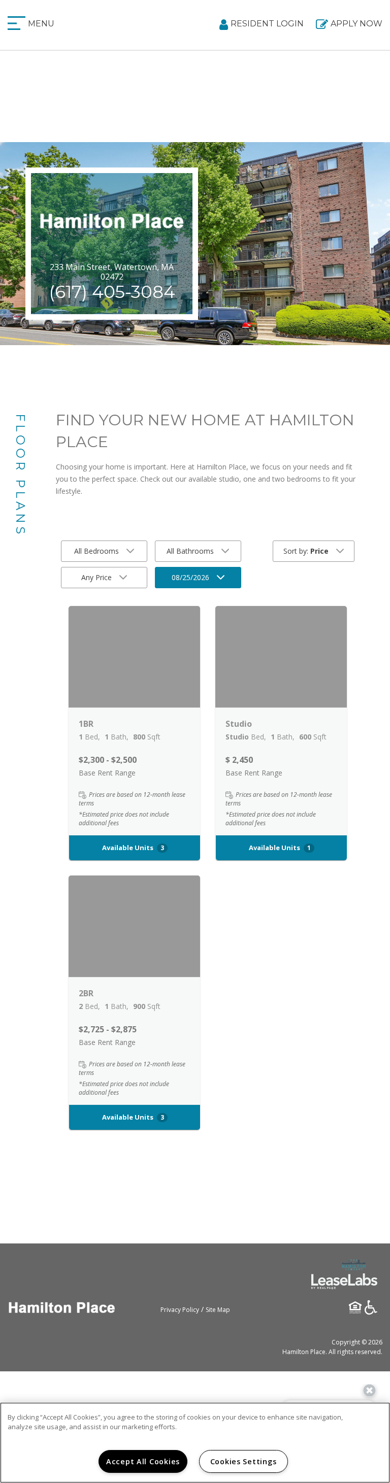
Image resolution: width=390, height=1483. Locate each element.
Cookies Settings (243, 1461)
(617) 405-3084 (112, 291)
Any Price (96, 577)
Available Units (133, 847)
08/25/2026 (190, 577)
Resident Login (267, 23)
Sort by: (306, 551)
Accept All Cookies (143, 1461)
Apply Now (356, 23)
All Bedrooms (96, 551)
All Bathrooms (190, 551)
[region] (195, 1442)
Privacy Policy (179, 1309)
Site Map (218, 1309)
